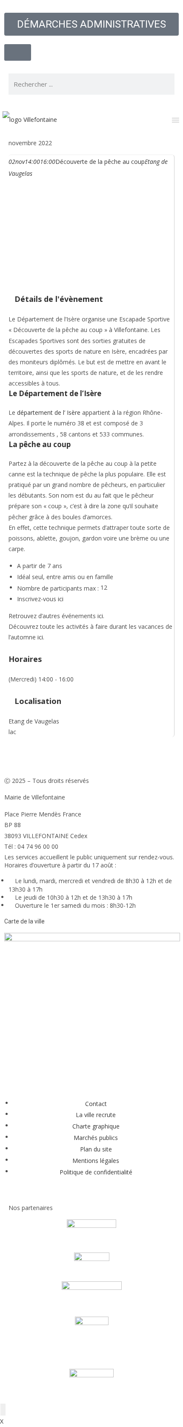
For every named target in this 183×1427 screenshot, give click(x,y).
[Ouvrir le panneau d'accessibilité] (3, 1409)
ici (60, 599)
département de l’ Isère (48, 412)
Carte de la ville (24, 921)
